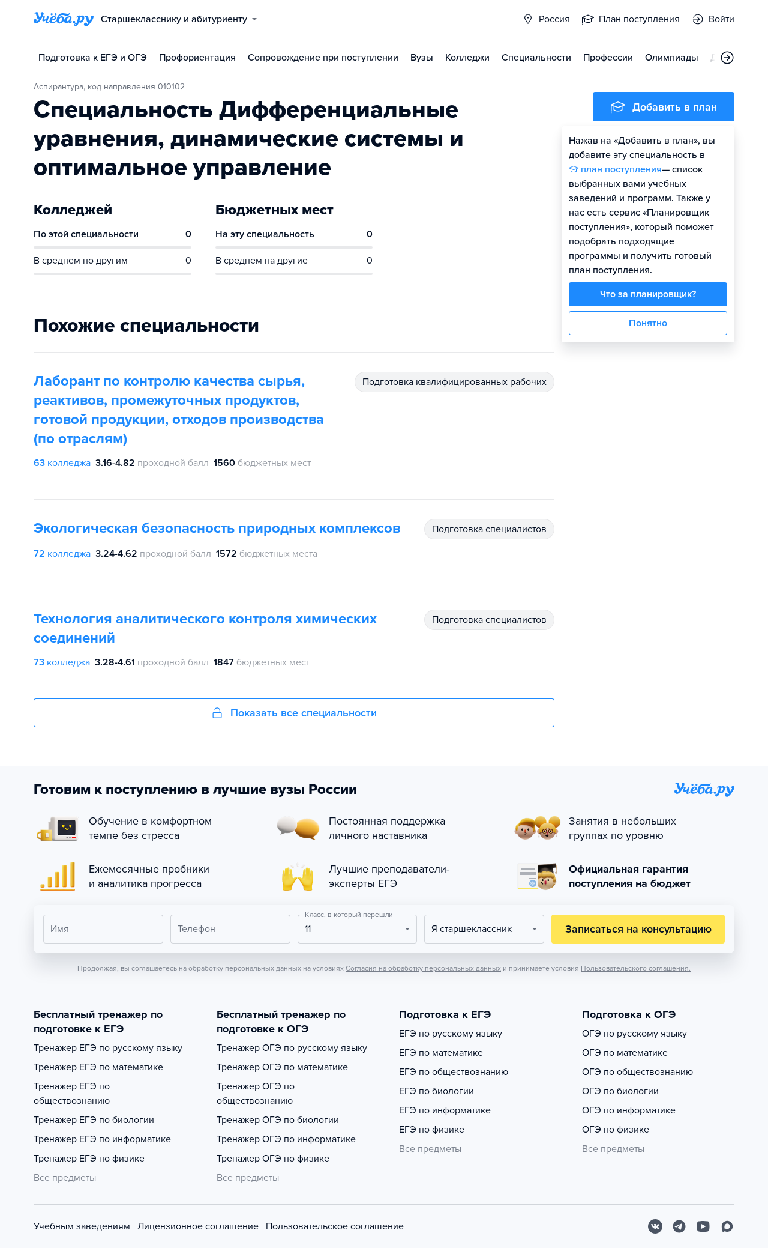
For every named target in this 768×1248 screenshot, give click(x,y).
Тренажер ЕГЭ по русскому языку (108, 1048)
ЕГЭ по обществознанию (453, 1072)
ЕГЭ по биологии (436, 1091)
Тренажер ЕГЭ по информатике (102, 1139)
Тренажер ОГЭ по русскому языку (292, 1048)
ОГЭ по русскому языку (634, 1034)
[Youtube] (703, 1226)
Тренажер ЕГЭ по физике (89, 1159)
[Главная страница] (64, 19)
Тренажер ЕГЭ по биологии (94, 1120)
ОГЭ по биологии (620, 1091)
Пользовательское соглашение (335, 1226)
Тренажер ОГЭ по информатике (286, 1139)
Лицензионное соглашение (198, 1226)
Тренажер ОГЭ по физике (273, 1159)
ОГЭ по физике (615, 1130)
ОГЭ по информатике (629, 1110)
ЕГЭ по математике (441, 1053)
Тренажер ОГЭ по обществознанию (256, 1093)
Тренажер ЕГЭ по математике (98, 1067)
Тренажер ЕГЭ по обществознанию (72, 1093)
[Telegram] (679, 1226)
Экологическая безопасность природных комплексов (217, 528)
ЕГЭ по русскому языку (450, 1034)
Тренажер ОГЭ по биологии (278, 1120)
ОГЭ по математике (625, 1053)
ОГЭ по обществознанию (637, 1072)
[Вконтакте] (655, 1226)
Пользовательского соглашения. (636, 968)
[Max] (727, 1226)
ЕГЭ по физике (431, 1130)
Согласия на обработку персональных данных (423, 968)
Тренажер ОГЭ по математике (282, 1067)
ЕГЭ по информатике (445, 1110)
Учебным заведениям (82, 1226)
